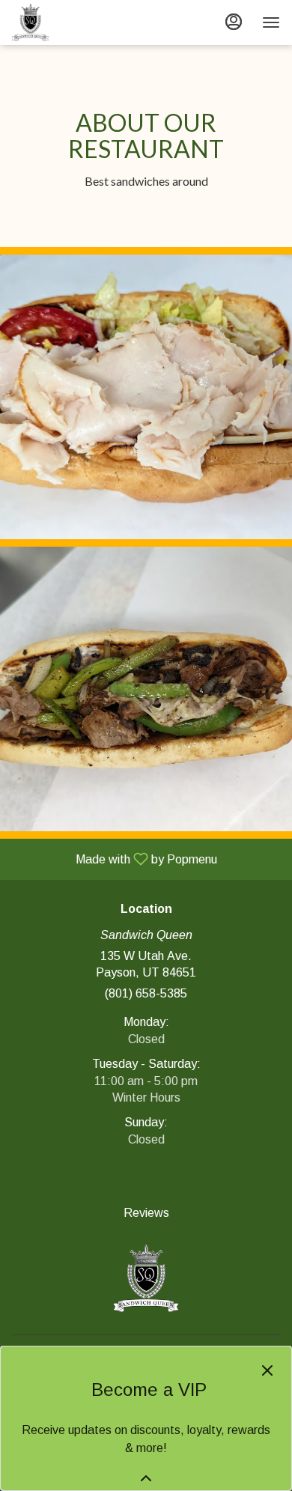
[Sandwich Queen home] (79, 22)
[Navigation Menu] (271, 22)
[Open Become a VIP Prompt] (146, 1478)
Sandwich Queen (146, 1278)
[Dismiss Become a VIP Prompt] (267, 1370)
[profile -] (234, 22)
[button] (146, 397)
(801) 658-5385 (146, 993)
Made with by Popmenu (114, 859)
